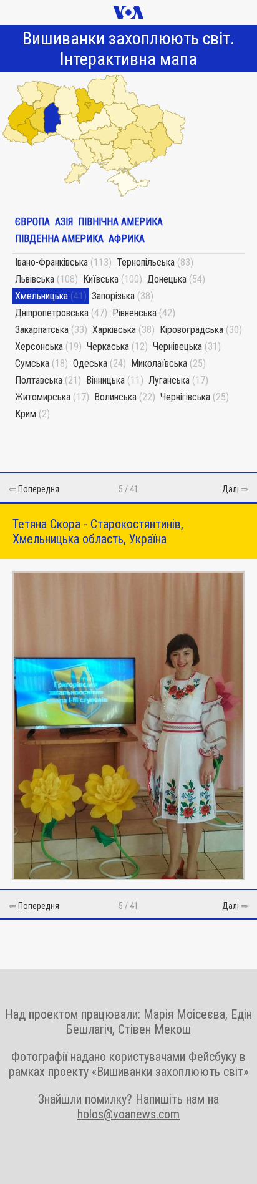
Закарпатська (42, 330)
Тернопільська (146, 262)
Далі (230, 489)
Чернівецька (177, 346)
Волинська (115, 397)
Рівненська (134, 313)
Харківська (114, 330)
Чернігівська (185, 397)
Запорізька (113, 296)
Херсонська (39, 346)
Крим (25, 414)
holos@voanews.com (128, 1114)
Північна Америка (120, 222)
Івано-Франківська (51, 262)
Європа (32, 222)
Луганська (169, 380)
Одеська (90, 363)
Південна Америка (59, 239)
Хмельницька (41, 296)
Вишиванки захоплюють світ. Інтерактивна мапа (128, 48)
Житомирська (42, 397)
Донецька (167, 279)
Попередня (38, 489)
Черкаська (108, 346)
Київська (101, 279)
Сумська (32, 363)
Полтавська (38, 380)
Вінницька (105, 380)
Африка (127, 239)
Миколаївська (159, 363)
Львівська (34, 279)
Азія (64, 222)
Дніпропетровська (52, 313)
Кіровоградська (191, 330)
